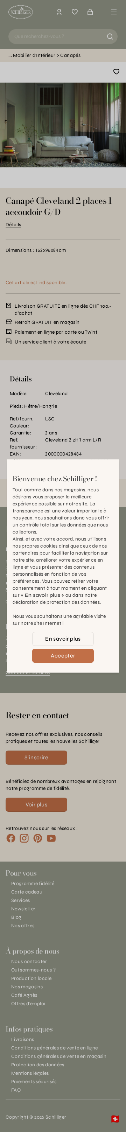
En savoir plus (63, 638)
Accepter (63, 655)
